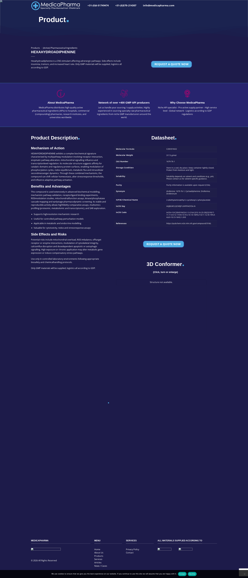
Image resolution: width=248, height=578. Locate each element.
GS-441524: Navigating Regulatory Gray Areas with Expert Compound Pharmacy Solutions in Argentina (147, 437)
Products (35, 47)
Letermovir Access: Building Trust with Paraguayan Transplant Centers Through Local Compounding (52, 494)
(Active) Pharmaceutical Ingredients (60, 47)
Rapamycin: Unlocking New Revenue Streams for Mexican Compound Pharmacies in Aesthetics (193, 494)
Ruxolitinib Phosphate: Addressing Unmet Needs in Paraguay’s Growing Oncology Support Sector (193, 437)
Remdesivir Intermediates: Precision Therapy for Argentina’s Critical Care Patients (98, 437)
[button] (215, 6)
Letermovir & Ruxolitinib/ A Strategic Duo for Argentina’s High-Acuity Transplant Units (146, 494)
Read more (37, 456)
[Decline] (244, 575)
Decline (192, 574)
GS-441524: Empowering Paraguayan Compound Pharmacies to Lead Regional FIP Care (98, 494)
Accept (182, 574)
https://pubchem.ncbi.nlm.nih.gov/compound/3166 (188, 223)
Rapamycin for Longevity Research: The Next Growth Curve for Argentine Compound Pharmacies (52, 437)
